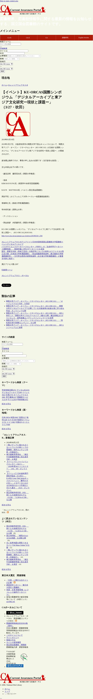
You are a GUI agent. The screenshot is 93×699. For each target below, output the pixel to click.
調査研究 (65, 37)
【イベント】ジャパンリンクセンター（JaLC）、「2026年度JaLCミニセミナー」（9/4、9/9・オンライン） (17, 466)
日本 (34, 242)
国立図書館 (47, 242)
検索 (2, 71)
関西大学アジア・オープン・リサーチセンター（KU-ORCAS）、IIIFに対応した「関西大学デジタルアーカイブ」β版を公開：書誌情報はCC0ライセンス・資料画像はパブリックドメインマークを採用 (35, 315)
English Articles (84, 37)
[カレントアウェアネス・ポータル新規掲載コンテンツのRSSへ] (16, 621)
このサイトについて (14, 635)
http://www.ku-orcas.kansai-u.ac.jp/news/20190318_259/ (22, 236)
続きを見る (6, 404)
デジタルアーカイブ (15, 244)
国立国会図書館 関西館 (16, 645)
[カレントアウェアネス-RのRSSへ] (8, 512)
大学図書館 (56, 242)
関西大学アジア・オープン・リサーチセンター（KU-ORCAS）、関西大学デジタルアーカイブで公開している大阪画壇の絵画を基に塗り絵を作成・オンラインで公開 (35, 308)
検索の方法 (10, 640)
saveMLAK (10, 602)
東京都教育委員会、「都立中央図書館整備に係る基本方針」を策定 (17, 456)
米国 (38, 242)
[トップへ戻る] (1, 698)
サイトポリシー (12, 638)
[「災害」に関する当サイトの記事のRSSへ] (14, 583)
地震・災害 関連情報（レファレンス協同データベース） (17, 592)
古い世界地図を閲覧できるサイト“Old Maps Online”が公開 (17, 545)
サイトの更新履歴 (13, 642)
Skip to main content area (9, 1)
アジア (24, 242)
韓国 (41, 242)
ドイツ (29, 242)
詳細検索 (3, 48)
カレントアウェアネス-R (12, 242)
